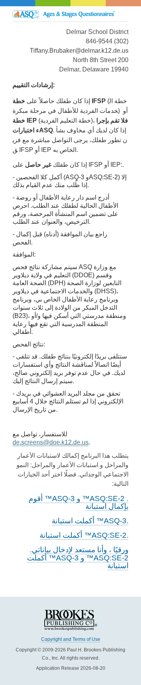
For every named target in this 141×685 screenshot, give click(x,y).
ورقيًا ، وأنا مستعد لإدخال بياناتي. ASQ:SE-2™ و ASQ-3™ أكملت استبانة (77, 558)
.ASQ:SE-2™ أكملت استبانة (84, 535)
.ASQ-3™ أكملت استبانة (90, 521)
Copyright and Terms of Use (70, 639)
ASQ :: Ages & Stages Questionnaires (70, 14)
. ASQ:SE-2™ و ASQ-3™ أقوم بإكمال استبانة (78, 502)
